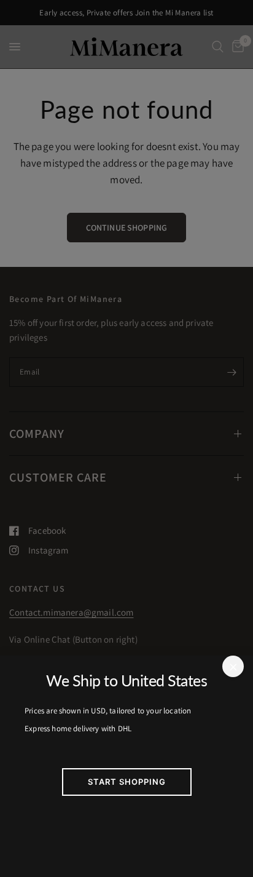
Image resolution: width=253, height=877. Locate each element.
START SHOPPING (127, 782)
